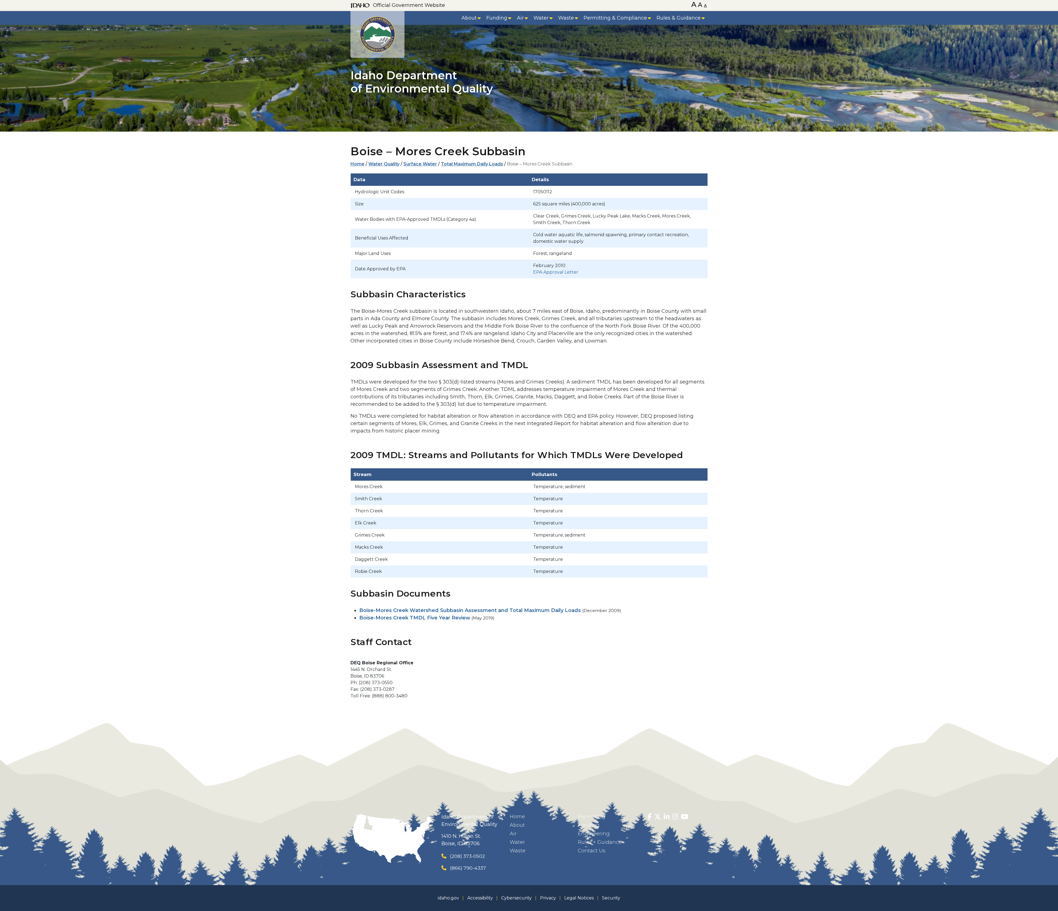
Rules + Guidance (600, 842)
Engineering (594, 834)
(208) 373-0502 (467, 856)
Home (357, 164)
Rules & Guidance (679, 18)
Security (611, 898)
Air (520, 18)
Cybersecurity (516, 898)
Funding (496, 18)
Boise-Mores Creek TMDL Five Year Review (414, 618)
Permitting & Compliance (615, 18)
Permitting (591, 817)
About (469, 18)
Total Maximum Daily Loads (472, 164)
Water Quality (384, 164)
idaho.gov (448, 898)
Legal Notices (579, 898)
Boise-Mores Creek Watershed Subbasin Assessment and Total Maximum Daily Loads (470, 610)
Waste (566, 18)
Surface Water (420, 164)
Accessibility (480, 898)
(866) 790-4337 (468, 868)
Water (541, 18)
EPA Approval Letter (555, 272)
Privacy (548, 898)
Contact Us (591, 851)
